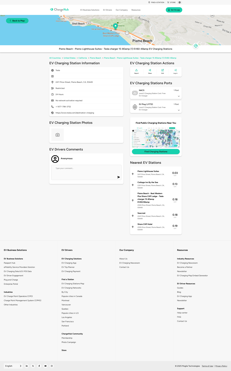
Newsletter (182, 271)
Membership (67, 338)
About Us (123, 259)
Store (173, 2)
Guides (180, 288)
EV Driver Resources (186, 283)
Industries (8, 292)
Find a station (157, 2)
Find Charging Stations (155, 151)
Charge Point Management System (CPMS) (22, 300)
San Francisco (68, 321)
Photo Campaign (69, 342)
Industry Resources (185, 259)
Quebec (65, 309)
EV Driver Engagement (13, 275)
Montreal (65, 300)
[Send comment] (118, 177)
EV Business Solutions (13, 259)
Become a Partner (184, 267)
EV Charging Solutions (71, 259)
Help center (182, 313)
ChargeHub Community (72, 334)
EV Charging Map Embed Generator (192, 275)
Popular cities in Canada (72, 296)
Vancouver (66, 305)
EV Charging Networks (71, 288)
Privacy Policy (221, 366)
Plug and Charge (11, 280)
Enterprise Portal (11, 284)
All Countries (55, 58)
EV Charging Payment (71, 271)
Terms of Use (207, 366)
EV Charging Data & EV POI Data (18, 271)
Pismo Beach (95, 58)
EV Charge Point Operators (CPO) (18, 296)
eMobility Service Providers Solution (19, 267)
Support (180, 308)
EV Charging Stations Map (73, 283)
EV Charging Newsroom (129, 263)
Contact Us (124, 267)
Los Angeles (67, 317)
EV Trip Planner (68, 267)
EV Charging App (69, 263)
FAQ (179, 317)
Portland (65, 326)
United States (69, 58)
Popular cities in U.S (70, 313)
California (82, 58)
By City (65, 292)
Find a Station (68, 279)
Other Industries (11, 305)
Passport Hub (9, 263)
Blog (179, 292)
